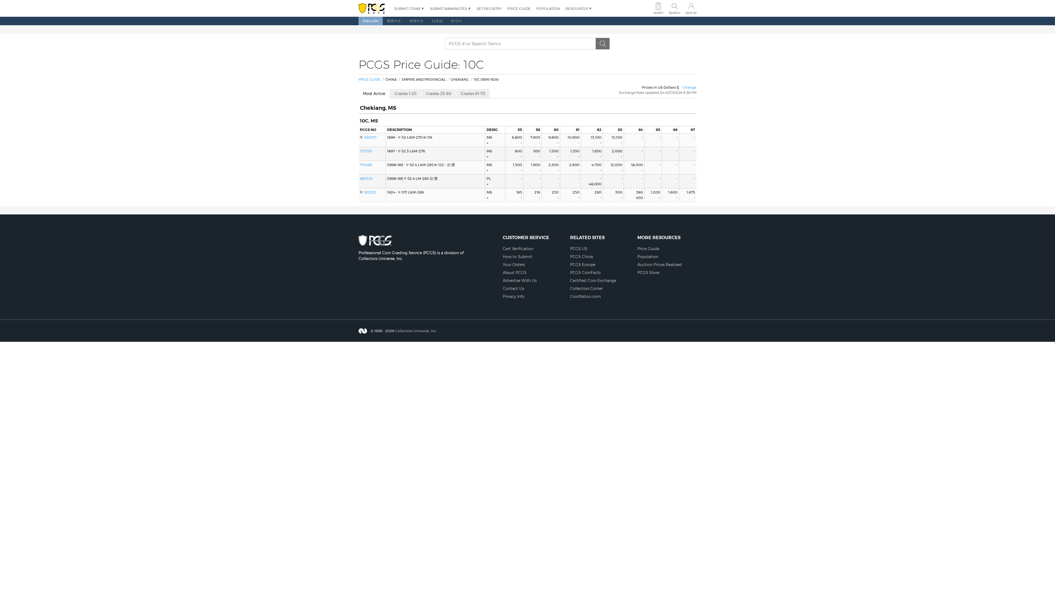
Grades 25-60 (438, 93)
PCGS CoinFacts (585, 272)
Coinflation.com (585, 296)
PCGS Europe (582, 264)
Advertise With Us (520, 280)
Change (689, 87)
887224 (366, 178)
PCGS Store (648, 272)
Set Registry (489, 8)
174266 (366, 165)
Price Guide (519, 8)
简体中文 (416, 21)
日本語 (437, 21)
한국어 (456, 21)
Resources (576, 8)
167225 (370, 192)
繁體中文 (394, 21)
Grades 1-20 (406, 93)
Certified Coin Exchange (593, 280)
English (371, 21)
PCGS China (581, 256)
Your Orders (514, 264)
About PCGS (514, 272)
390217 (370, 137)
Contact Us (513, 288)
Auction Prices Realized (659, 264)
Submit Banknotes (448, 8)
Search (674, 13)
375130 (366, 151)
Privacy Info (513, 296)
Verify (658, 13)
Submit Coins (407, 8)
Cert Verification (518, 248)
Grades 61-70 (473, 93)
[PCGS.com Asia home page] (374, 9)
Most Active (374, 93)
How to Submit (517, 256)
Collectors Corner (586, 288)
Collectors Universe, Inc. (416, 330)
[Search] (603, 43)
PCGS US (578, 248)
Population (548, 8)
